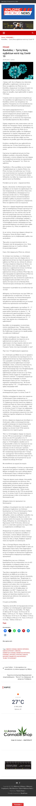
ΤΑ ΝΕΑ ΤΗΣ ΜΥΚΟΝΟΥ (9, 658)
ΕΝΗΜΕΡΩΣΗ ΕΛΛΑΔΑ (9, 653)
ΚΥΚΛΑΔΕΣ (6, 47)
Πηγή (4, 623)
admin (13, 60)
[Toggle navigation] (3, 33)
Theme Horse (20, 791)
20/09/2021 (6, 60)
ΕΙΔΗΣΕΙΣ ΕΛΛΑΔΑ (11, 649)
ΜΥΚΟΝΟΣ (13, 654)
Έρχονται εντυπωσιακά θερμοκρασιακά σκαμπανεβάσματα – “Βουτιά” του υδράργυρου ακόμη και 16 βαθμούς (17, 677)
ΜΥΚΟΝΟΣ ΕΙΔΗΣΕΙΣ (22, 654)
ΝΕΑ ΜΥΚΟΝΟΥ (21, 656)
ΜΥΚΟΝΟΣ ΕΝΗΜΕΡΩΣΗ (10, 656)
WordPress (24, 793)
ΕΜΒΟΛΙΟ (18, 651)
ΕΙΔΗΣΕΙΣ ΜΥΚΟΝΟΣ (23, 649)
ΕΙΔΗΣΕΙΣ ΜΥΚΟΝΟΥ (8, 651)
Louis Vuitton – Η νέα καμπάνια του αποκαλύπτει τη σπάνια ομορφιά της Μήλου (18, 668)
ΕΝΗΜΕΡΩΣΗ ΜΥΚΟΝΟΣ (23, 653)
